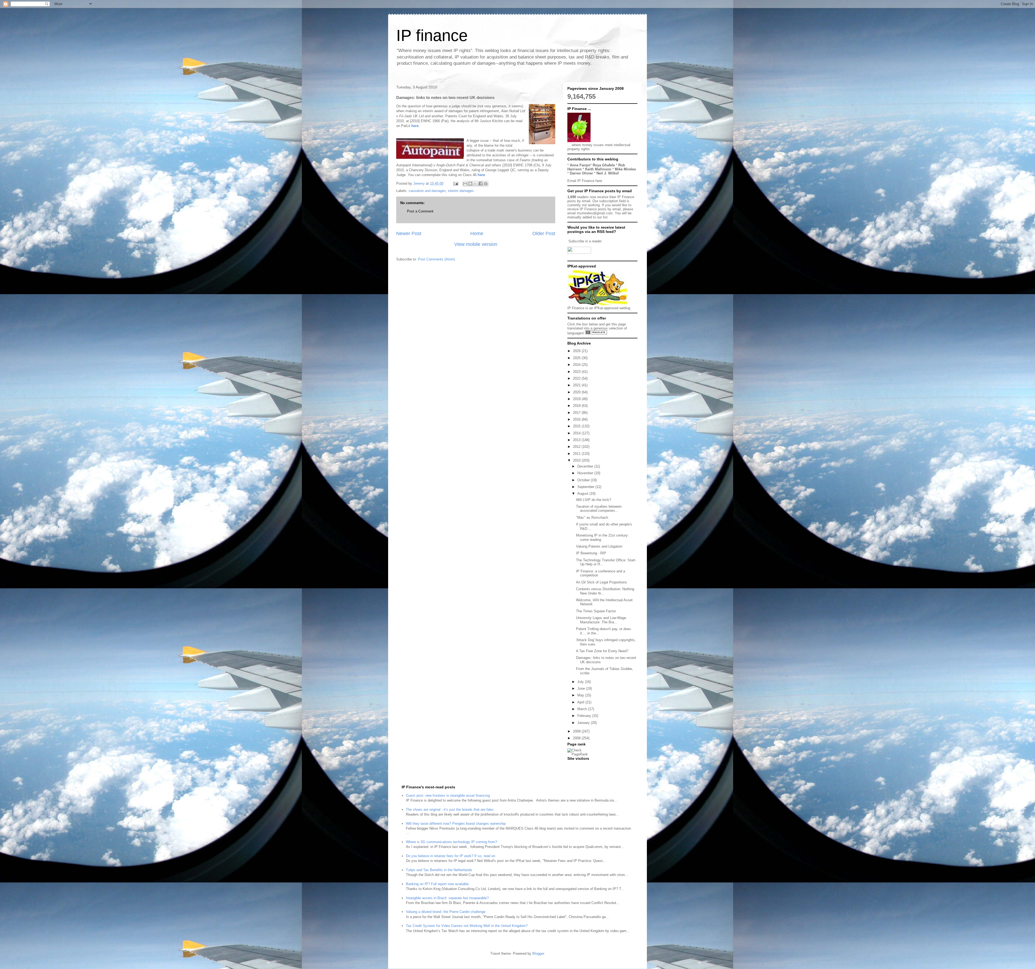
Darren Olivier (581, 173)
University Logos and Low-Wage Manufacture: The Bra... (601, 620)
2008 (577, 738)
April (581, 702)
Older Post (543, 233)
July (581, 682)
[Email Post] (455, 183)
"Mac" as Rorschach (592, 518)
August (583, 494)
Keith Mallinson (598, 169)
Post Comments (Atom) (436, 259)
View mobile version (475, 244)
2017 (577, 413)
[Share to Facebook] (480, 183)
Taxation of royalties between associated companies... (599, 508)
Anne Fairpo (580, 165)
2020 (577, 392)
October (584, 480)
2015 (577, 426)
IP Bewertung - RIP (591, 553)
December (585, 466)
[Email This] (465, 183)
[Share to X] (475, 183)
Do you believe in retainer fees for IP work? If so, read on (450, 856)
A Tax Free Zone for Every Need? (602, 651)
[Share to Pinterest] (485, 183)
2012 (577, 447)
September (586, 487)
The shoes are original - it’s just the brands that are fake (449, 809)
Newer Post (408, 233)
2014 (577, 433)
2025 (577, 358)
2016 (577, 419)
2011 (577, 454)
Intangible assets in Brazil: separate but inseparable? (447, 898)
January (584, 723)
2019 (577, 399)
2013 (577, 440)
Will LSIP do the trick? (593, 500)
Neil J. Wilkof (607, 173)
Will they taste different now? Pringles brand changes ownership (456, 824)
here (415, 126)
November (585, 473)
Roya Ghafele (604, 165)
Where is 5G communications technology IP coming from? (451, 842)
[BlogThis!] (470, 183)
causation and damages (427, 191)
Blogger (538, 953)
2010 (577, 460)
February (584, 716)
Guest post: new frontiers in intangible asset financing (448, 795)
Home (476, 233)
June (581, 688)
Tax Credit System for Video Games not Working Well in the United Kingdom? (466, 926)
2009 (577, 731)
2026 (577, 351)
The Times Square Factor (596, 611)
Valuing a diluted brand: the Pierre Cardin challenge (445, 912)
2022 (577, 378)
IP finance (432, 35)
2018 (577, 406)
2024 (577, 365)
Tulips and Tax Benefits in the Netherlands (439, 870)
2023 (577, 372)
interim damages (461, 191)
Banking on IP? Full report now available (437, 884)
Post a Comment (420, 211)
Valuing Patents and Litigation (599, 546)
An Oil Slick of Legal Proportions (601, 582)
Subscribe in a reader (585, 241)
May (581, 695)
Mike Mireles (625, 169)
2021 (577, 385)
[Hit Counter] (576, 765)
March (582, 709)
